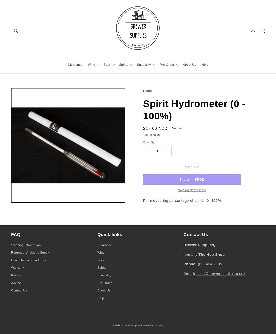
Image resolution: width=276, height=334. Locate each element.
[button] (16, 31)
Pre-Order (104, 283)
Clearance (104, 245)
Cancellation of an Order (28, 260)
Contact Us (19, 290)
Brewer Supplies (131, 325)
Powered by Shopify (152, 325)
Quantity (149, 142)
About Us (104, 290)
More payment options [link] (192, 189)
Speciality (104, 275)
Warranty (17, 267)
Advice (16, 283)
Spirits (102, 267)
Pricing (16, 275)
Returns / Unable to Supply (30, 252)
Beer (100, 260)
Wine (101, 252)
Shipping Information (26, 245)
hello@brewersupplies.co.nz (220, 274)
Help (100, 298)
